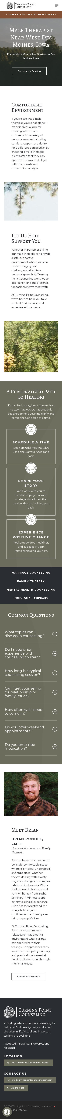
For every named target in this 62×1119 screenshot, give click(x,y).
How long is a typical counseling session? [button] (23, 673)
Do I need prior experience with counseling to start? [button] (22, 653)
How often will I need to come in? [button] (23, 712)
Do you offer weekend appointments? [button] (24, 729)
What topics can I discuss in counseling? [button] (25, 634)
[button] (7, 1112)
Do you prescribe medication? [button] (20, 747)
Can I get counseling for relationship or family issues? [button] (23, 692)
